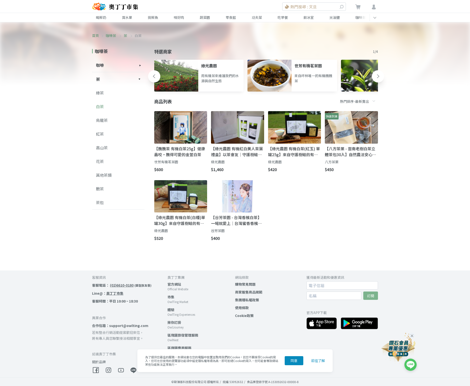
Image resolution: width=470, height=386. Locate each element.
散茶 (100, 189)
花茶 (100, 161)
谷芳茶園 (218, 230)
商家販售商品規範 (248, 292)
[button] (154, 76)
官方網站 (174, 284)
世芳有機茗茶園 (166, 161)
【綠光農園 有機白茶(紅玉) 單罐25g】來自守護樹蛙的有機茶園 (294, 151)
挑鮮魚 (153, 17)
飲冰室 (309, 17)
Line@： (107, 293)
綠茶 (100, 93)
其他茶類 (104, 175)
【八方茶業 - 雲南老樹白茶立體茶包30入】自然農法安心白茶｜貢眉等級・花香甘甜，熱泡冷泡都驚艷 (350, 151)
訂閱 (370, 295)
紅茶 (100, 134)
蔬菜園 (205, 17)
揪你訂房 (174, 322)
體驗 (170, 309)
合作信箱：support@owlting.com (120, 325)
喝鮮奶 (101, 17)
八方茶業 (332, 161)
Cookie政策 (244, 315)
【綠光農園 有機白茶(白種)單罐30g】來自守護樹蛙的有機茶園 (179, 220)
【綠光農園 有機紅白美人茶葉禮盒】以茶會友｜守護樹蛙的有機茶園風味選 (237, 151)
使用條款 (242, 307)
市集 (170, 296)
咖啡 (100, 65)
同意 (294, 360)
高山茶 (102, 148)
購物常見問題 (245, 284)
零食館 (231, 17)
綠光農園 (218, 161)
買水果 (127, 17)
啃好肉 (179, 17)
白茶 (100, 106)
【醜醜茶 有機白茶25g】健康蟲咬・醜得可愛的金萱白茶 (179, 151)
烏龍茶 (102, 120)
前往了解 (318, 360)
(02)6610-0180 (122, 285)
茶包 (100, 202)
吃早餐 (283, 17)
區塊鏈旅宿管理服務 (182, 335)
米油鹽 (334, 17)
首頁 (95, 35)
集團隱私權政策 (247, 299)
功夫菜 (257, 17)
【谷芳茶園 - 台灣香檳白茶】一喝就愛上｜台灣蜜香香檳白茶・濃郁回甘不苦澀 (236, 220)
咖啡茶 (360, 17)
